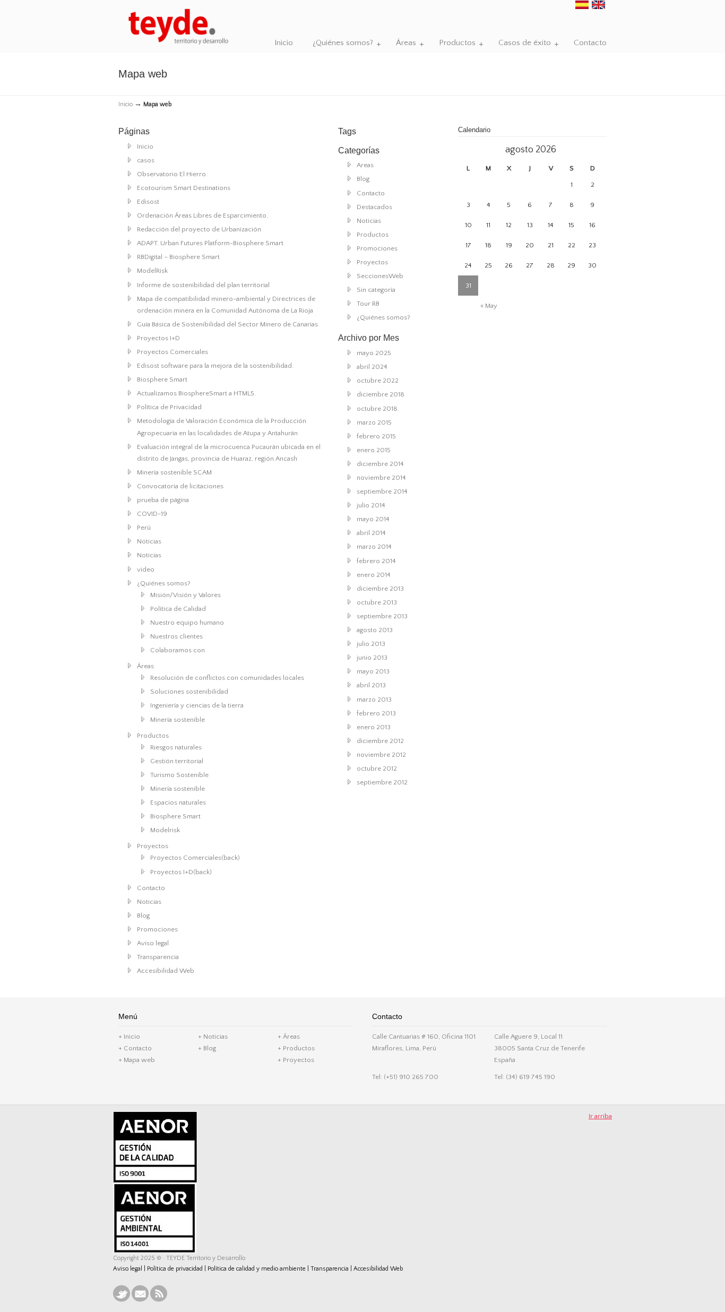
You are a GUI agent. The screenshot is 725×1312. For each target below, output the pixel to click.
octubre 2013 (377, 602)
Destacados (374, 207)
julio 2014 (371, 505)
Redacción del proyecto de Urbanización (199, 229)
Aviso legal (153, 943)
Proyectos (152, 846)
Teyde (178, 27)
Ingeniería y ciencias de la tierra (197, 705)
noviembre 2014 (381, 477)
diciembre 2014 (380, 464)
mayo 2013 (373, 671)
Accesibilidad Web (165, 970)
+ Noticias (213, 1036)
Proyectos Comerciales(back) (195, 857)
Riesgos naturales (176, 747)
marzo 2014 (374, 546)
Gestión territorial (176, 761)
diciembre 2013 (380, 588)
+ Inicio (129, 1036)
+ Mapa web (136, 1060)
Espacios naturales (178, 802)
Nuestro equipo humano (187, 622)
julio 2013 (371, 644)
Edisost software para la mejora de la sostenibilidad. (215, 365)
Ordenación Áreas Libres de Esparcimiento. (202, 215)
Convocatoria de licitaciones (180, 486)
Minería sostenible (177, 719)
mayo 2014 (373, 519)
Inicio (125, 104)
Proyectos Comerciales (172, 352)
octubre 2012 (377, 768)
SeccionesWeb (380, 276)
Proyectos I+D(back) (181, 872)
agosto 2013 (375, 630)
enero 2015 (374, 450)
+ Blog (207, 1048)
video (145, 569)
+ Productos (296, 1048)
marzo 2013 (374, 699)
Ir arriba (600, 1116)
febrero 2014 (376, 561)
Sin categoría (376, 290)
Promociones (157, 929)
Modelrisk (165, 830)
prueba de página (163, 500)
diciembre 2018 (380, 394)
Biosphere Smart (162, 379)
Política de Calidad (178, 608)
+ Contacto (135, 1048)
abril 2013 (371, 685)
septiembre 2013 (382, 616)
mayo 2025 (374, 353)
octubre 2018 (377, 408)
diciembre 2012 (380, 741)
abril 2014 (371, 533)
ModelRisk (152, 270)
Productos (153, 735)
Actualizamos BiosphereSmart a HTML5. (196, 393)
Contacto (151, 888)
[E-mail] (140, 1300)
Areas (365, 165)
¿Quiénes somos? (164, 583)
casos (145, 160)
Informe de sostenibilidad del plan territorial (203, 285)
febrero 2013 (376, 713)
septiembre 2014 (382, 491)
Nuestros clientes (176, 636)
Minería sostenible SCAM (174, 472)
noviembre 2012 (381, 754)
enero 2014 (374, 575)
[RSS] (158, 1300)
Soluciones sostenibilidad (189, 691)
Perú (144, 527)
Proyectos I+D (158, 338)
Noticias (149, 541)
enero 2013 (374, 727)
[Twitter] (121, 1300)
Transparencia (158, 957)
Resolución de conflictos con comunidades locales (227, 677)
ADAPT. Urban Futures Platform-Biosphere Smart (210, 243)
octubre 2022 (378, 380)
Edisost (148, 201)
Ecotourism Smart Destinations (183, 188)
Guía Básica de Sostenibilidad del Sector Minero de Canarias (227, 324)
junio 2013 (372, 657)
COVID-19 (152, 513)
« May (488, 305)
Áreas (145, 666)
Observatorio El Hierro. (172, 174)
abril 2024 (372, 366)
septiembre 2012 (382, 782)
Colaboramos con (177, 650)
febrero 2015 (376, 436)
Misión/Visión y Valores (185, 595)
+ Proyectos (296, 1060)
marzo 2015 (374, 422)
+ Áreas (289, 1036)
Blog (143, 915)
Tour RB (368, 303)
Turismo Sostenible (179, 775)
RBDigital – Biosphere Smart (178, 257)
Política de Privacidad (169, 407)
